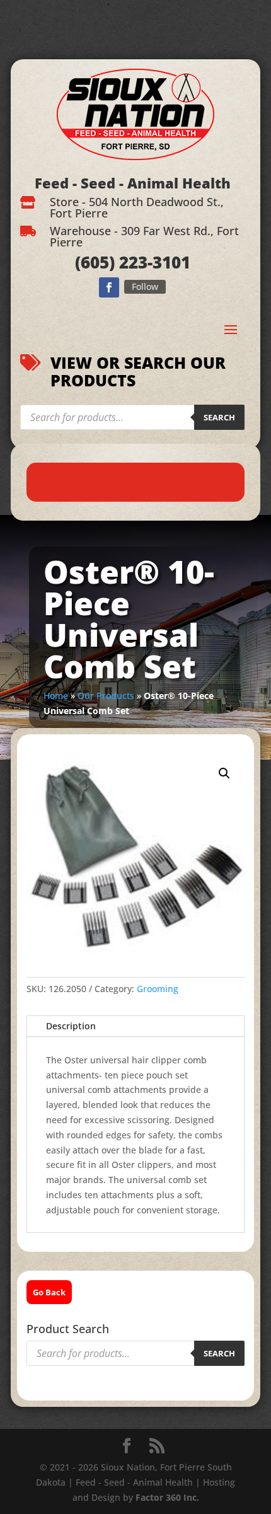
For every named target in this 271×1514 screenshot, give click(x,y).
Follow (145, 286)
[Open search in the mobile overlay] (132, 417)
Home (55, 696)
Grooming (157, 989)
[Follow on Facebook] (109, 287)
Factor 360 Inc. (167, 1497)
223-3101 (152, 262)
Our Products (106, 696)
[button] (224, 773)
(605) (95, 262)
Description (71, 1026)
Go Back (49, 1292)
